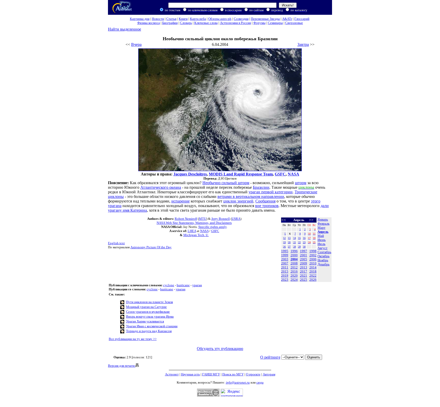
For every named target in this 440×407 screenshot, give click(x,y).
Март (321, 227)
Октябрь (323, 256)
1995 (284, 251)
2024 (294, 279)
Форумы (259, 23)
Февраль (323, 223)
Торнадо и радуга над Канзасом (149, 331)
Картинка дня (139, 19)
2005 (303, 259)
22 (299, 242)
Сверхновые (294, 23)
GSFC (280, 174)
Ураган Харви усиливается (145, 321)
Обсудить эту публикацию (220, 348)
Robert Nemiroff (186, 219)
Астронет (172, 374)
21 (294, 242)
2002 (313, 255)
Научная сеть (190, 374)
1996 (294, 251)
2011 (284, 267)
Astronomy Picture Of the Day (151, 247)
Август (322, 248)
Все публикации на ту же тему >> (133, 339)
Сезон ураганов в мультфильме (148, 312)
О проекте (253, 374)
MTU (202, 219)
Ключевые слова (206, 23)
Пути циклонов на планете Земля (149, 302)
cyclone (168, 285)
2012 (294, 267)
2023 (284, 279)
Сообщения (265, 201)
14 (294, 238)
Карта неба (198, 19)
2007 (284, 263)
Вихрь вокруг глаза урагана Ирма (150, 316)
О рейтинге (270, 357)
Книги (183, 19)
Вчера (136, 44)
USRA (236, 219)
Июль (321, 244)
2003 (284, 259)
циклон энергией (238, 201)
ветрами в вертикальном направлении (250, 196)
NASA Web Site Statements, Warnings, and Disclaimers (194, 223)
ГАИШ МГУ (211, 374)
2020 (294, 275)
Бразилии (261, 187)
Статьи (171, 19)
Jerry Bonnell (220, 219)
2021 (303, 275)
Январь (323, 219)
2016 (294, 271)
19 (284, 242)
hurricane (183, 285)
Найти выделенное (124, 29)
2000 (294, 255)
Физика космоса (148, 23)
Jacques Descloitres (190, 174)
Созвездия (241, 19)
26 (284, 246)
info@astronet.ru (238, 382)
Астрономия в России (235, 23)
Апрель (323, 232)
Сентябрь (324, 252)
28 (294, 246)
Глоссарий (301, 19)
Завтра (303, 44)
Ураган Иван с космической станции (151, 326)
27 (289, 246)
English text (116, 243)
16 (304, 238)
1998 (313, 251)
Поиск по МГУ (233, 374)
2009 (303, 263)
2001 (303, 255)
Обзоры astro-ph (219, 19)
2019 (284, 275)
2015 (284, 271)
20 (289, 242)
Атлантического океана (160, 187)
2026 (313, 279)
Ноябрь (323, 260)
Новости (158, 19)
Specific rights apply (212, 227)
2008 (294, 263)
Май (321, 236)
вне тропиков (267, 206)
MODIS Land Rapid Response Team (241, 174)
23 (304, 242)
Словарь (186, 23)
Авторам (269, 374)
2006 (313, 259)
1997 (303, 251)
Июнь (322, 240)
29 (299, 246)
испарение (180, 201)
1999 (284, 255)
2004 (294, 259)
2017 (303, 271)
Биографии (170, 23)
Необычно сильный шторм (225, 183)
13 (289, 238)
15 (299, 238)
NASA (293, 174)
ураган (197, 285)
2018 (313, 271)
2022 (313, 275)
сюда (260, 382)
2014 (313, 267)
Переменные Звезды (265, 19)
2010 (313, 263)
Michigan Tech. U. (196, 235)
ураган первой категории (271, 192)
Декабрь (323, 264)
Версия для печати (121, 366)
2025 (303, 279)
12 (284, 238)
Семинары (275, 23)
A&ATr (287, 19)
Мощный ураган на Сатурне (146, 307)
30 (304, 246)
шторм (300, 183)
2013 (303, 267)
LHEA (192, 231)
